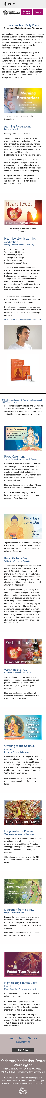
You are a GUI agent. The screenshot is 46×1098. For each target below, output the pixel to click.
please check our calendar (30, 72)
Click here (22, 1023)
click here (36, 66)
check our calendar (12, 488)
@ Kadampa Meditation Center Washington (23, 28)
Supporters (9, 119)
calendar (30, 545)
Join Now (23, 1049)
